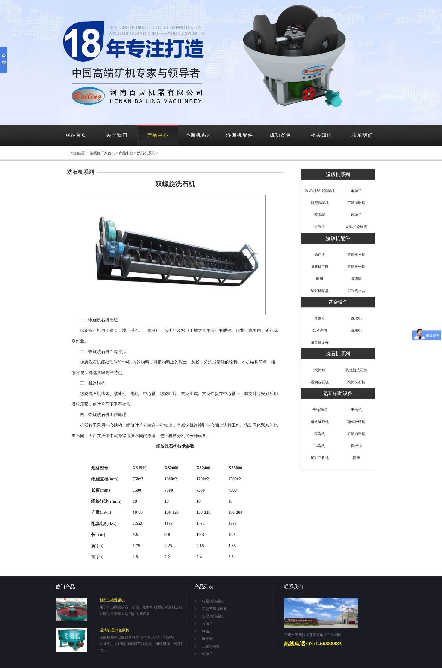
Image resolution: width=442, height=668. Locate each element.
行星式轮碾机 (213, 601)
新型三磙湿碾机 (112, 600)
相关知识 (321, 135)
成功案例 (280, 135)
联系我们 (362, 135)
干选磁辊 (319, 410)
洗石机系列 (146, 153)
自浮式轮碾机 (213, 616)
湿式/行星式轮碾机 (320, 191)
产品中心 (158, 135)
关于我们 (117, 135)
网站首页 (76, 135)
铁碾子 (207, 631)
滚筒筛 (319, 370)
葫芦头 (319, 255)
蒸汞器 (319, 318)
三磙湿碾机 (211, 646)
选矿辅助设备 (338, 393)
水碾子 (207, 624)
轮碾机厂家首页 (102, 153)
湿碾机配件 (239, 135)
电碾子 (207, 654)
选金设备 (338, 302)
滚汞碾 (207, 639)
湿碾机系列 (198, 135)
